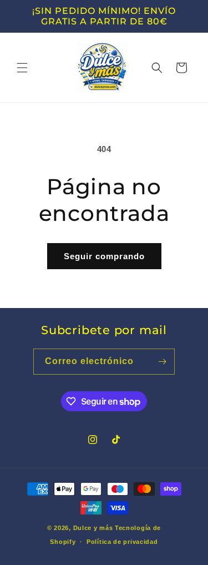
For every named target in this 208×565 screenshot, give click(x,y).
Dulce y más (93, 527)
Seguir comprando (104, 256)
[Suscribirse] (162, 362)
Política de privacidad (122, 541)
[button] (22, 68)
